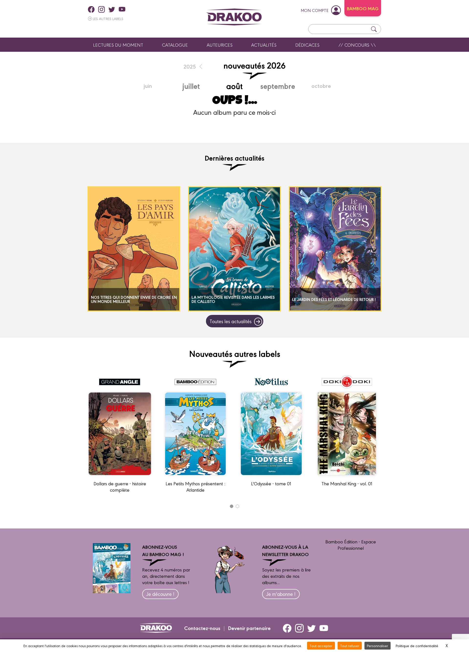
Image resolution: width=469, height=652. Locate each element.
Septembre (277, 85)
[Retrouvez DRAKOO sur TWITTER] (111, 9)
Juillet (191, 85)
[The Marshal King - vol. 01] (347, 477)
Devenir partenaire (249, 627)
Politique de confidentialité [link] (417, 645)
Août (234, 86)
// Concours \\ (357, 44)
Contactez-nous (202, 627)
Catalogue (175, 44)
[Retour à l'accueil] (234, 17)
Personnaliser (377, 645)
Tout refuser (349, 645)
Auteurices (220, 44)
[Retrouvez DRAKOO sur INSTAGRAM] (101, 9)
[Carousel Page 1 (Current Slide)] (231, 506)
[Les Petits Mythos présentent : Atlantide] (195, 477)
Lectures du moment (118, 44)
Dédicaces (307, 44)
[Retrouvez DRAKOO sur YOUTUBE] (122, 9)
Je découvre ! (160, 593)
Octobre (321, 86)
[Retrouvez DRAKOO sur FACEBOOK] (91, 9)
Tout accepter (320, 645)
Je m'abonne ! (281, 593)
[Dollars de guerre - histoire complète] (120, 477)
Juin (148, 86)
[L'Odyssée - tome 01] (271, 477)
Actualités (264, 44)
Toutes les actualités (231, 321)
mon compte (315, 10)
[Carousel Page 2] (237, 506)
